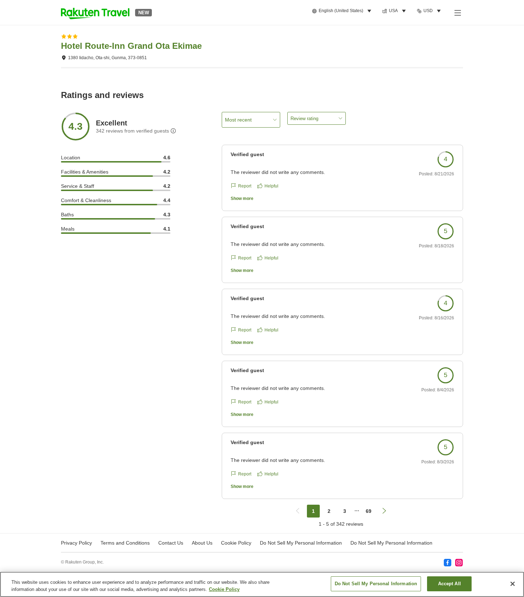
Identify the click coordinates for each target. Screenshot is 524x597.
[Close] (512, 584)
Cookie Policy (224, 589)
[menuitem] (343, 11)
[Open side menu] (457, 12)
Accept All (449, 583)
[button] (95, 12)
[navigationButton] (297, 511)
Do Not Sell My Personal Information (391, 543)
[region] (262, 584)
